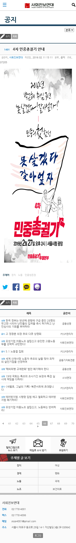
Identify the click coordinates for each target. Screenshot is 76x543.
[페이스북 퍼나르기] (15, 287)
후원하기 (63, 450)
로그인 (38, 535)
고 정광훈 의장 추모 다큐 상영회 (21, 333)
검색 (73, 4)
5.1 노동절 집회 (12, 351)
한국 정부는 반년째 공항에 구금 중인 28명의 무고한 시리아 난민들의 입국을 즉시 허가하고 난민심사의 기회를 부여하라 (28, 323)
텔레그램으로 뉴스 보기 (12, 449)
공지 (10, 19)
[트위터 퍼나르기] (5, 287)
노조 (19, 489)
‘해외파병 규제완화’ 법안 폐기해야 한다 (25, 368)
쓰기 (8, 36)
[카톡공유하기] (26, 287)
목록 (15, 36)
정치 (19, 465)
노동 (19, 481)
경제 (19, 473)
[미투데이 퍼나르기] (37, 287)
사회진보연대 (39, 5)
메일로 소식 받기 (38, 450)
